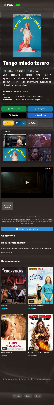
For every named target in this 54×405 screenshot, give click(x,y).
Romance (24, 91)
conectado (29, 248)
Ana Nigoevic (19, 96)
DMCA (38, 396)
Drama (16, 91)
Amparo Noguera (34, 100)
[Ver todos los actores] (48, 99)
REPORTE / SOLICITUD (28, 229)
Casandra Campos (33, 96)
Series (28, 396)
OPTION (7, 206)
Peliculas (17, 396)
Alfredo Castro (20, 100)
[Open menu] (50, 5)
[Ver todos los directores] (48, 96)
